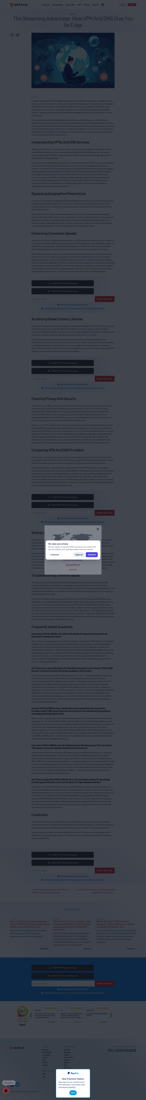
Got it (73, 1093)
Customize (54, 555)
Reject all (79, 555)
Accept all (92, 555)
